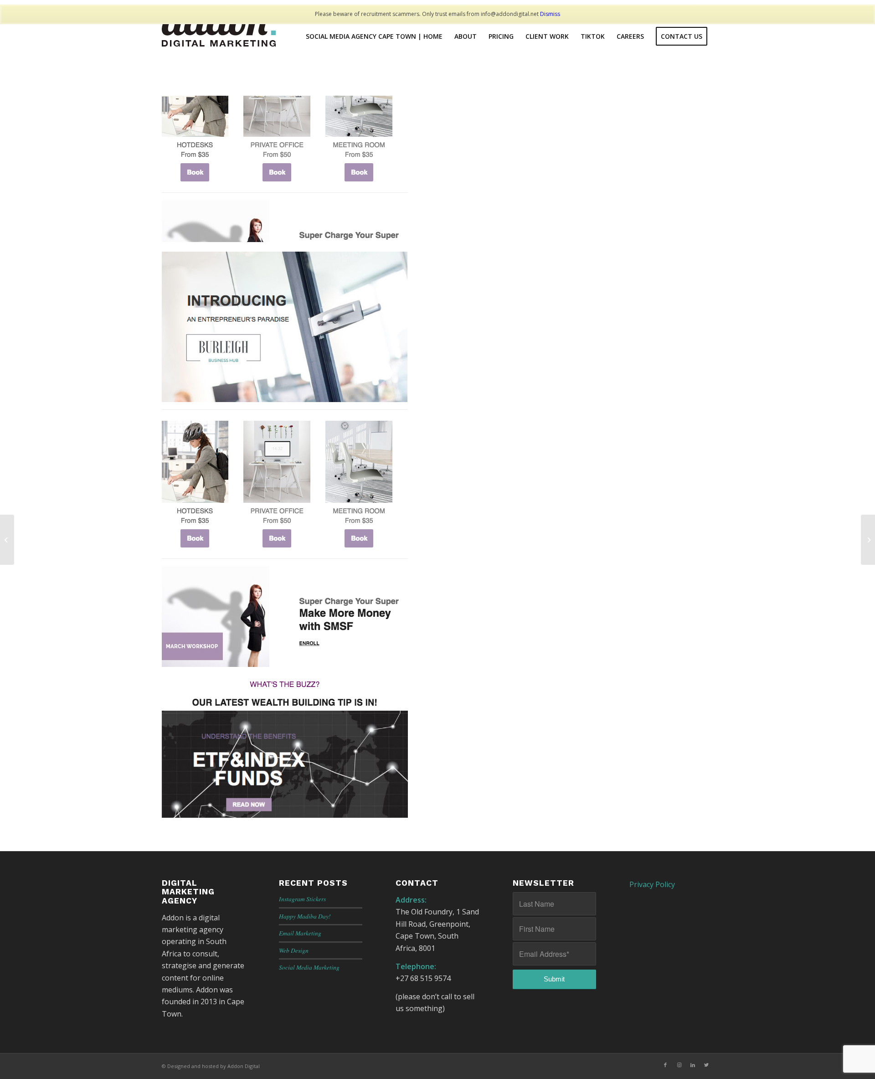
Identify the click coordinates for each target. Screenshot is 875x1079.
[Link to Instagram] (679, 1065)
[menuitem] (374, 36)
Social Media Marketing (309, 967)
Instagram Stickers (302, 898)
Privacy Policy (652, 884)
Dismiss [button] (550, 14)
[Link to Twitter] (706, 1065)
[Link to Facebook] (665, 1065)
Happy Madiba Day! (305, 916)
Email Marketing (300, 933)
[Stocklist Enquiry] (7, 540)
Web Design (294, 950)
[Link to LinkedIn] (693, 1065)
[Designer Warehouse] (868, 540)
